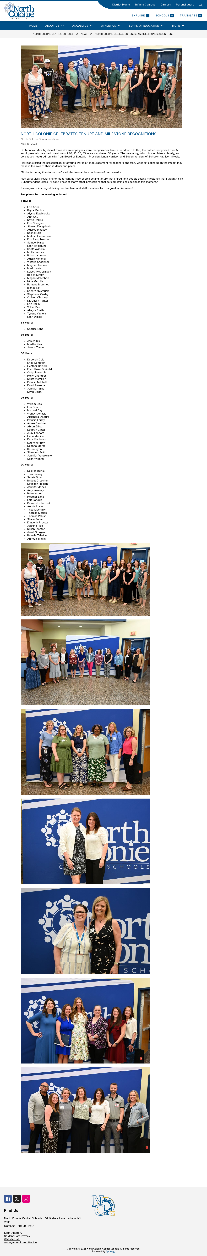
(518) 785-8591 (25, 1226)
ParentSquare (185, 4)
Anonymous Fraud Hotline (20, 1242)
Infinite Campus (145, 4)
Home (33, 25)
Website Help (12, 1239)
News (84, 34)
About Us (52, 25)
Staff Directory (13, 1232)
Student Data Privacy (17, 1236)
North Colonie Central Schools (53, 34)
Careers (166, 4)
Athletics (108, 25)
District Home (121, 4)
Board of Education (144, 25)
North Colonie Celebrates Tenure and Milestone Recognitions (134, 34)
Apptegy (110, 1251)
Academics (80, 25)
